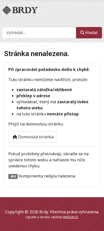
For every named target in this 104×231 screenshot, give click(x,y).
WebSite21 (71, 217)
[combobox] (39, 32)
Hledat (91, 32)
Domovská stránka (35, 137)
